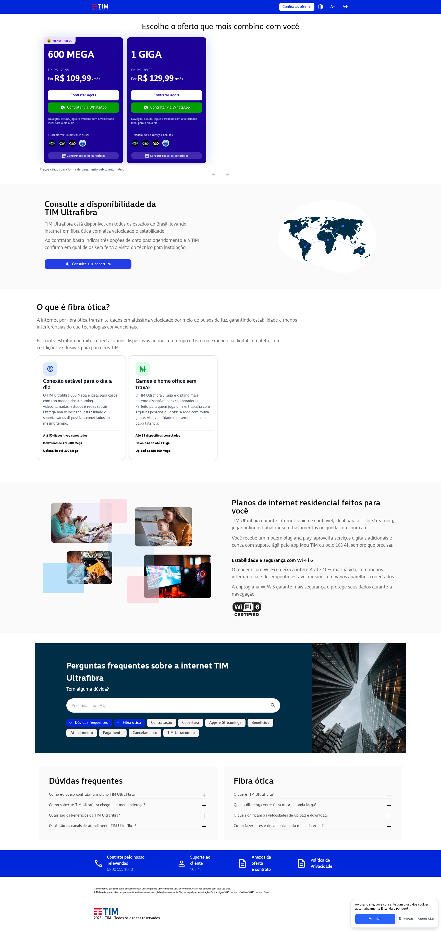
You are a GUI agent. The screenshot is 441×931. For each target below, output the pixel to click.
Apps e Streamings (225, 722)
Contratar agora (83, 95)
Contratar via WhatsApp (87, 107)
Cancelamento (145, 733)
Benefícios (260, 722)
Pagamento (112, 733)
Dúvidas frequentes (91, 722)
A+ (345, 6)
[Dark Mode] (320, 7)
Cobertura (190, 722)
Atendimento (81, 733)
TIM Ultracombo (180, 733)
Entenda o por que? (394, 908)
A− (332, 6)
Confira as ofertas (297, 7)
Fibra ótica (132, 722)
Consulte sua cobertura (91, 264)
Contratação (161, 722)
